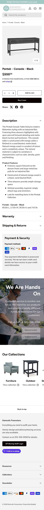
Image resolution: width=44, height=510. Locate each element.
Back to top (22, 409)
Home (4, 22)
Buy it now (22, 100)
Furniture (11, 380)
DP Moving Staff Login (14, 444)
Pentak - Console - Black (17, 22)
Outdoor (30, 380)
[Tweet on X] (11, 107)
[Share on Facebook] (16, 107)
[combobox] (22, 15)
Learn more (32, 2)
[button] (35, 8)
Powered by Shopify (29, 504)
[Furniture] (11, 368)
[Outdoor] (30, 368)
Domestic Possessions (15, 504)
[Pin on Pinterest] (21, 107)
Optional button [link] (31, 330)
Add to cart (29, 93)
